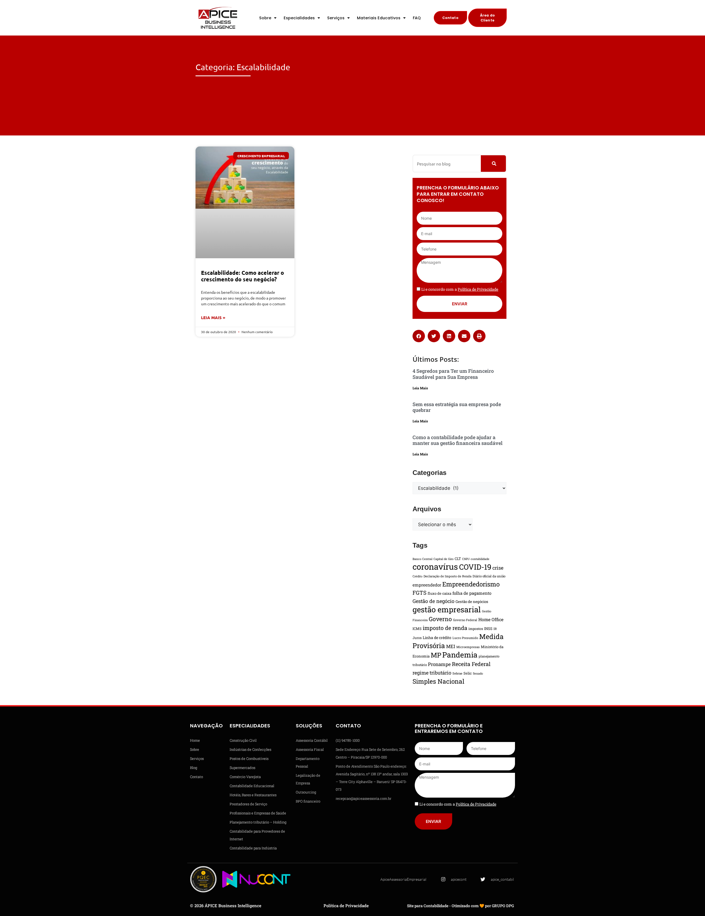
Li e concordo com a (459, 289)
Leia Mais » (213, 317)
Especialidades (299, 18)
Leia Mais (420, 388)
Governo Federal (465, 620)
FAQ (417, 18)
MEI (450, 646)
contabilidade (480, 559)
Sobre (265, 18)
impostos (475, 628)
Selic (467, 673)
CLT (458, 558)
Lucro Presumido (465, 638)
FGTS (420, 592)
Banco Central (422, 559)
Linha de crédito (437, 637)
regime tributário (432, 672)
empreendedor (427, 585)
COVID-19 (475, 567)
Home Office (490, 619)
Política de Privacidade (346, 905)
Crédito (417, 576)
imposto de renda (445, 627)
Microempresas (468, 647)
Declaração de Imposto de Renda (447, 576)
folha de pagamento (471, 593)
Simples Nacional (438, 681)
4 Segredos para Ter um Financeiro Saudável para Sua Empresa (453, 374)
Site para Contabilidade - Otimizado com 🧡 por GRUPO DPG (460, 905)
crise (497, 567)
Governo (440, 619)
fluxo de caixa (439, 593)
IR (495, 629)
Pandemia (460, 654)
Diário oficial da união (489, 576)
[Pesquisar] (493, 163)
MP (436, 655)
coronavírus (435, 566)
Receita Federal (471, 664)
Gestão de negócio (433, 601)
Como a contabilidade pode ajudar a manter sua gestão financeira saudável (458, 440)
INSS (488, 628)
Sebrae (457, 673)
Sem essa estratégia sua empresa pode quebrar (457, 407)
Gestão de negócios (471, 601)
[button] (419, 336)
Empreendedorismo (471, 584)
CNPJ (466, 559)
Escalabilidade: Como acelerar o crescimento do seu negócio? (242, 276)
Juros (417, 637)
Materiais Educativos (378, 18)
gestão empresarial (447, 609)
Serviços (336, 18)
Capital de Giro (443, 559)
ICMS (417, 628)
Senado (478, 673)
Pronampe (439, 664)
